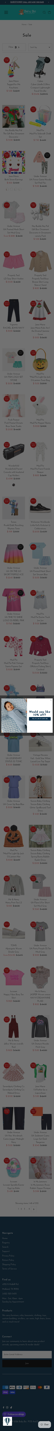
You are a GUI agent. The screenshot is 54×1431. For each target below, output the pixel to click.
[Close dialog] (51, 700)
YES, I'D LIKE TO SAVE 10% (40, 718)
